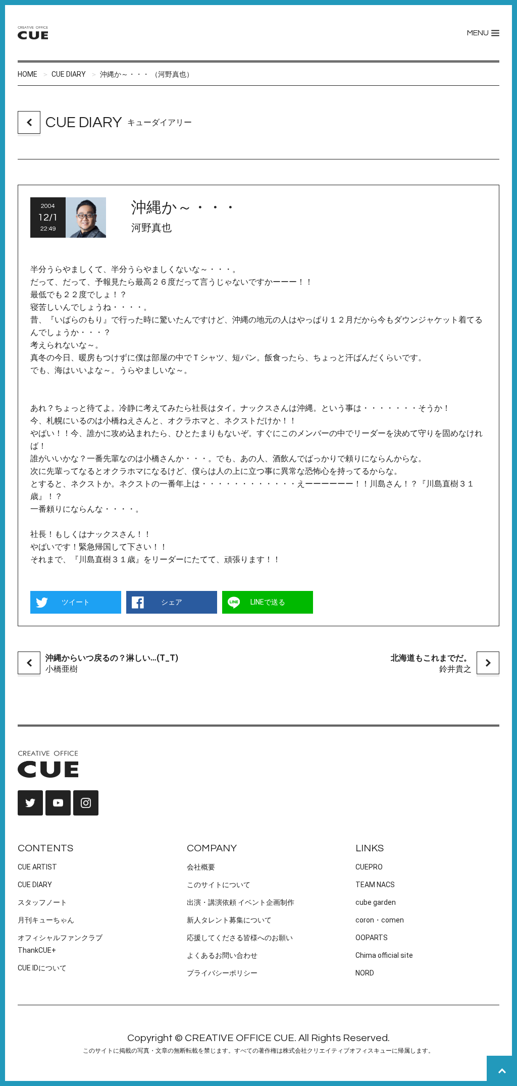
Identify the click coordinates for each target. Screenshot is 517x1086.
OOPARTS (371, 938)
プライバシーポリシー (222, 973)
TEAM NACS (375, 885)
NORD (364, 973)
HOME (27, 74)
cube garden (375, 902)
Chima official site (384, 955)
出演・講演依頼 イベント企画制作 (240, 902)
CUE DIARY (68, 74)
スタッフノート (42, 902)
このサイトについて (218, 885)
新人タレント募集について (229, 920)
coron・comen (379, 920)
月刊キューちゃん (46, 920)
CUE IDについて (42, 968)
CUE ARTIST (37, 867)
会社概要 (201, 867)
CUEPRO (369, 867)
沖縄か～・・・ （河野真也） (146, 74)
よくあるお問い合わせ (222, 955)
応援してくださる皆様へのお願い (240, 938)
